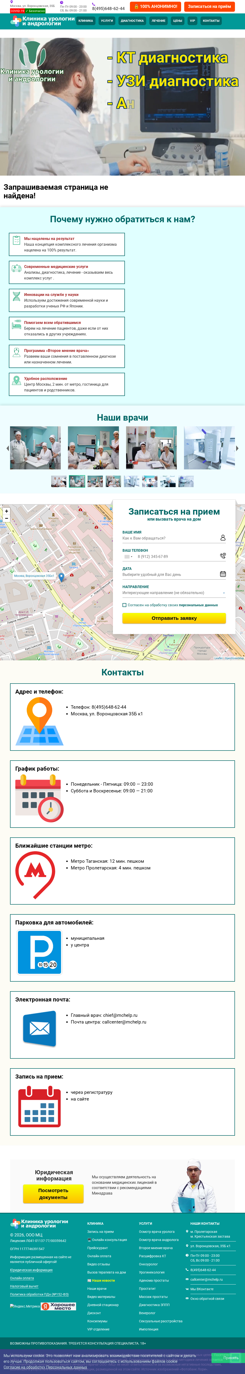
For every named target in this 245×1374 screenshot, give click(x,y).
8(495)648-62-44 (108, 8)
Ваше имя (131, 532)
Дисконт (94, 1313)
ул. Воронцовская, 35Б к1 (210, 1246)
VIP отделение (98, 1329)
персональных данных (198, 605)
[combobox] (128, 556)
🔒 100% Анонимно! (155, 6)
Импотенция (148, 1329)
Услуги (107, 20)
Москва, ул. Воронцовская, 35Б (32, 6)
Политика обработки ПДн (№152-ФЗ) (39, 1294)
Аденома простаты (154, 1280)
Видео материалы (101, 1297)
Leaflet (219, 658)
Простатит (147, 1289)
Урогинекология (152, 1272)
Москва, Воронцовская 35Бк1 (34, 576)
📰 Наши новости (101, 1280)
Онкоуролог (148, 1264)
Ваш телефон (135, 550)
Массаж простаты (153, 1297)
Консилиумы (97, 1321)
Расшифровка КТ (152, 1256)
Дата (127, 569)
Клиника (85, 20)
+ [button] (6, 511)
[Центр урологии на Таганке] (35, 447)
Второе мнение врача (156, 1248)
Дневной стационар (103, 1305)
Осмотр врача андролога (159, 1240)
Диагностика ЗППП (154, 1305)
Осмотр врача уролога (157, 1232)
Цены (177, 20)
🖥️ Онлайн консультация (107, 1240)
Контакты (211, 20)
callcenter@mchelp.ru (206, 1279)
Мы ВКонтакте (201, 1289)
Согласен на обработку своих (173, 605)
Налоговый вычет (24, 1286)
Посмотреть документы (53, 1194)
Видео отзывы (98, 1264)
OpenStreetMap (234, 658)
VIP (192, 20)
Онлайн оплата (22, 1278)
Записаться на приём (209, 6)
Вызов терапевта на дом (106, 1272)
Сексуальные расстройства (161, 1321)
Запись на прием (100, 1232)
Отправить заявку (174, 618)
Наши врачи (96, 1289)
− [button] (6, 518)
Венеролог (147, 1313)
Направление (135, 587)
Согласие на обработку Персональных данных (45, 1367)
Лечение (158, 20)
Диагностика (132, 20)
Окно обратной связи (207, 1299)
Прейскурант (97, 1248)
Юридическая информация (31, 1270)
